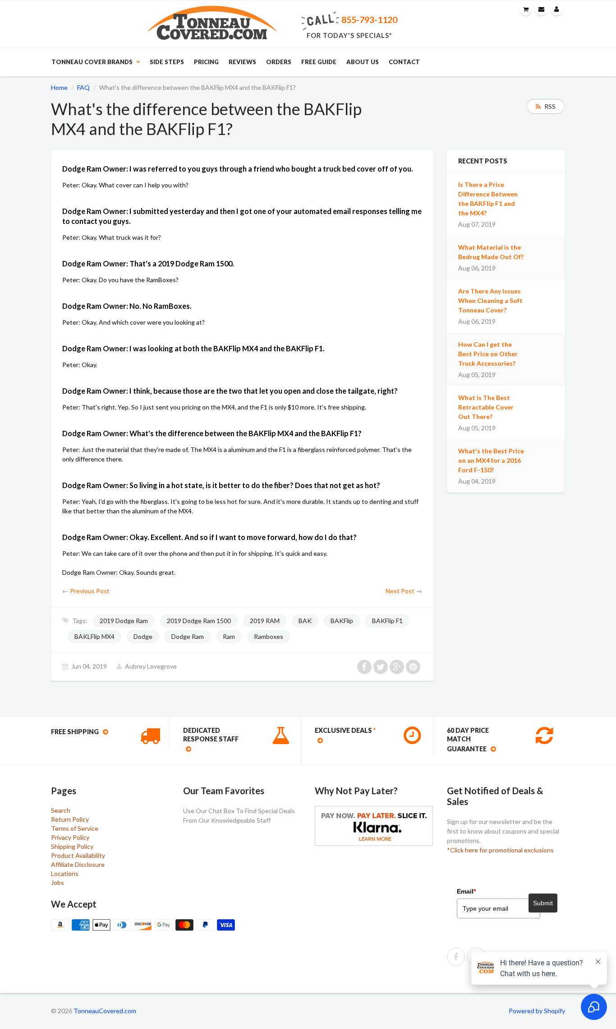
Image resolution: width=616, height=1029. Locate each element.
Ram (229, 636)
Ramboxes (268, 636)
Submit (543, 903)
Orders (278, 61)
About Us (362, 61)
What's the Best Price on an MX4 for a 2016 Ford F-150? (491, 460)
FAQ (83, 87)
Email (466, 891)
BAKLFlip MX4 (94, 636)
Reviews (242, 61)
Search (60, 810)
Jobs (57, 882)
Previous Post (90, 591)
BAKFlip (342, 620)
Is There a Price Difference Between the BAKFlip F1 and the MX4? (488, 199)
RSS (550, 106)
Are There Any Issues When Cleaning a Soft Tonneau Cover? (490, 300)
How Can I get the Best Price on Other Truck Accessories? (488, 353)
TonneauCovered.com (105, 1011)
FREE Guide (318, 61)
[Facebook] (456, 957)
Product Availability (78, 855)
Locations (64, 873)
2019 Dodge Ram (124, 620)
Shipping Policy (72, 846)
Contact (404, 61)
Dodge (142, 636)
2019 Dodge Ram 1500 (199, 620)
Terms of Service (74, 828)
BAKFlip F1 (387, 620)
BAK (305, 620)
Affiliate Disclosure (78, 864)
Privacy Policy (70, 837)
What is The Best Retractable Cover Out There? (486, 407)
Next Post (400, 591)
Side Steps (167, 61)
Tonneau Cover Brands (92, 61)
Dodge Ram (187, 636)
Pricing (206, 61)
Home (59, 87)
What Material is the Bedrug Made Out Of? (491, 252)
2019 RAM (265, 620)
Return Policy (70, 819)
